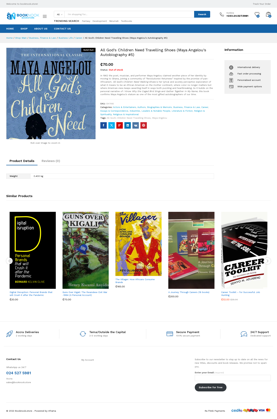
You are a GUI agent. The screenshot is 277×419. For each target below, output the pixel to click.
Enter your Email (209, 372)
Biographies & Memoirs (159, 107)
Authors (141, 107)
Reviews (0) (51, 160)
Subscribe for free (210, 387)
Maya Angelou (159, 118)
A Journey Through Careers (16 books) (188, 292)
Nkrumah (114, 21)
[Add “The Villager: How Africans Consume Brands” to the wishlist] (141, 272)
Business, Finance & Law (186, 107)
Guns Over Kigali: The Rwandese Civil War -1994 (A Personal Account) (85, 293)
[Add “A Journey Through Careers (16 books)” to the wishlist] (194, 285)
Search (202, 14)
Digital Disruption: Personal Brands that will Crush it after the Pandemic (31, 293)
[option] (32, 258)
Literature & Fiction (182, 111)
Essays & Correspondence (114, 111)
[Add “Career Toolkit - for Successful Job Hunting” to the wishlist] (247, 285)
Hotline (230, 13)
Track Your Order (262, 4)
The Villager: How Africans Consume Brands (135, 281)
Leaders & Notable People (156, 111)
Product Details (21, 160)
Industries (135, 111)
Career (204, 107)
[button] (21, 285)
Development (99, 21)
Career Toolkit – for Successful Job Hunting (240, 293)
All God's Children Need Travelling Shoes (129, 118)
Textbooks (126, 21)
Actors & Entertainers (124, 107)
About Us (40, 28)
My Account (87, 360)
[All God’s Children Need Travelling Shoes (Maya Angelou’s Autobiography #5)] (103, 125)
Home (10, 28)
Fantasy (86, 21)
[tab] (22, 162)
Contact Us (62, 28)
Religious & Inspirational (126, 114)
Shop (24, 28)
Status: (104, 69)
